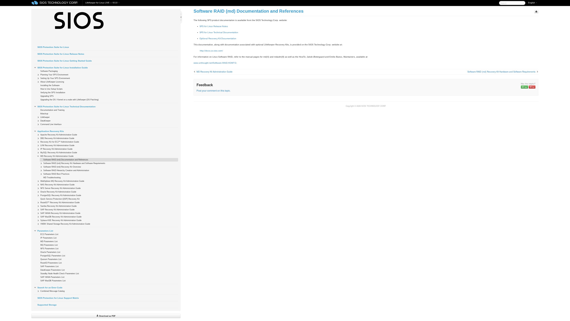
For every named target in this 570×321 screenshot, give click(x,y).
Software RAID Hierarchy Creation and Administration (66, 170)
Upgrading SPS (47, 96)
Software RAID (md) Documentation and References (65, 160)
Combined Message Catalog (52, 291)
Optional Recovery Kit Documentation (218, 38)
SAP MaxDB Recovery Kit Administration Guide (60, 217)
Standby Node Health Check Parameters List (59, 273)
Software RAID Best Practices (56, 174)
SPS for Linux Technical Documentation (219, 32)
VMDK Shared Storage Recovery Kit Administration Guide (65, 224)
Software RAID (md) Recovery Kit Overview (62, 167)
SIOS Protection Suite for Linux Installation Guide (62, 67)
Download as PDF (107, 315)
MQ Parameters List (49, 245)
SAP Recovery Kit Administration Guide (57, 210)
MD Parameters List (49, 241)
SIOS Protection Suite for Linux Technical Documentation (66, 106)
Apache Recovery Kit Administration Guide (58, 135)
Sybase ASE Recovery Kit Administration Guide (60, 220)
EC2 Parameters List (49, 234)
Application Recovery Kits (50, 131)
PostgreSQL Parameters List (52, 256)
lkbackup (44, 113)
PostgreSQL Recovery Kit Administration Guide (60, 195)
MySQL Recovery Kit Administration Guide (58, 152)
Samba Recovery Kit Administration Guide (58, 206)
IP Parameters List (48, 238)
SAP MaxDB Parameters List (53, 281)
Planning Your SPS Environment (54, 75)
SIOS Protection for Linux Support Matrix (58, 298)
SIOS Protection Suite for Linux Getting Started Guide (64, 61)
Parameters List (45, 231)
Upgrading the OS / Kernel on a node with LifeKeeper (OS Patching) (69, 100)
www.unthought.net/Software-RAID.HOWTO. (215, 63)
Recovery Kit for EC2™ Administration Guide (59, 142)
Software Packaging (49, 71)
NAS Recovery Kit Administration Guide (57, 185)
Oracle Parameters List (50, 252)
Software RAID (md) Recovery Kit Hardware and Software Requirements (74, 163)
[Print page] (536, 11)
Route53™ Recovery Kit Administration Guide (60, 202)
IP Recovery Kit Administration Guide (56, 149)
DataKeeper (45, 121)
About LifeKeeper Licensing (52, 82)
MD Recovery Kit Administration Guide (56, 156)
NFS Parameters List (49, 248)
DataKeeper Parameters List (52, 270)
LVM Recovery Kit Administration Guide (57, 145)
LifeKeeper (45, 117)
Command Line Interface (50, 124)
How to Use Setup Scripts (51, 89)
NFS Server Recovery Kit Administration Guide (60, 188)
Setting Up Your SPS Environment (55, 78)
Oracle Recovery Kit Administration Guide (58, 192)
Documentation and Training (52, 110)
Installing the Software (50, 85)
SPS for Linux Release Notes (214, 26)
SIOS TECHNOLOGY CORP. (58, 2)
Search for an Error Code (49, 287)
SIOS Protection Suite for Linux (53, 47)
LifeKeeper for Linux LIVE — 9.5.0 (101, 2)
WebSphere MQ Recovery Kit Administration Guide (62, 181)
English (532, 2)
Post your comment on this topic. (214, 90)
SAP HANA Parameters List (52, 277)
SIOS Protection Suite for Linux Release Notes (60, 54)
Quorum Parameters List (50, 259)
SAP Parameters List (49, 266)
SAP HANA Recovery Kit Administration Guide (60, 213)
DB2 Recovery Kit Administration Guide (57, 138)
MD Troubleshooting (52, 177)
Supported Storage (47, 305)
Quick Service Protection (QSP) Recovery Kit (60, 199)
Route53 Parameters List (51, 263)
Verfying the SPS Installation (52, 92)
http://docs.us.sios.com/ (211, 50)
